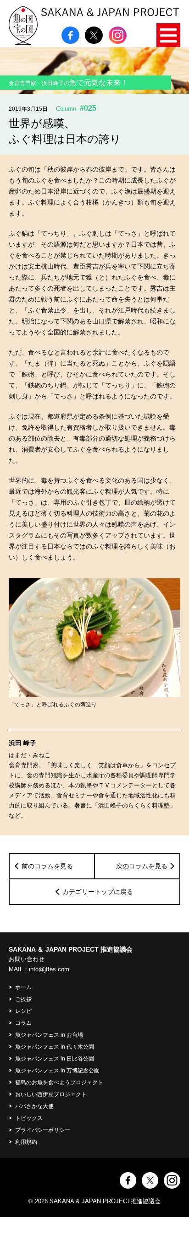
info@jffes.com (49, 969)
